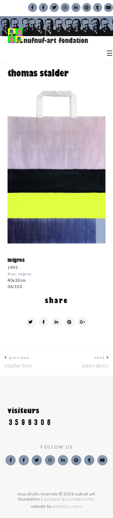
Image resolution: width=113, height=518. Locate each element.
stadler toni (18, 365)
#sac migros (20, 273)
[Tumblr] (89, 460)
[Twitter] (37, 460)
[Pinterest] (76, 460)
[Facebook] (10, 460)
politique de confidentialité (69, 498)
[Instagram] (50, 460)
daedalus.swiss (67, 506)
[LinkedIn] (63, 460)
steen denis (95, 365)
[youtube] (102, 460)
